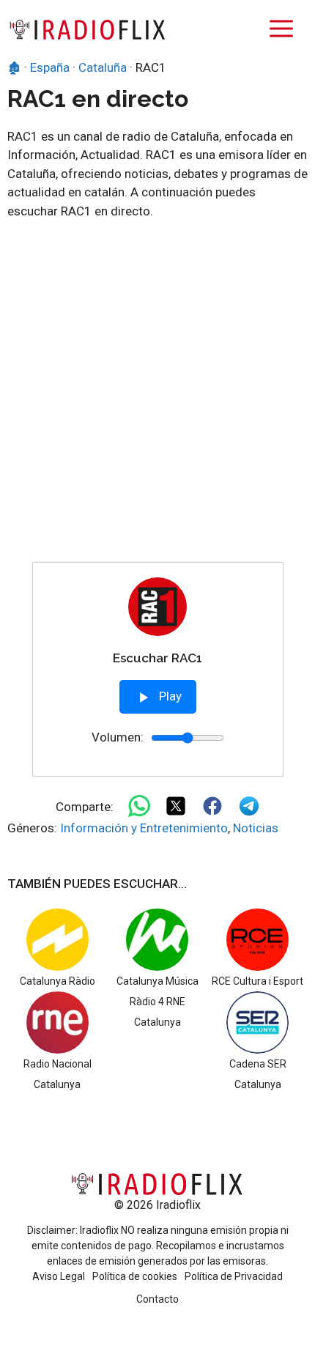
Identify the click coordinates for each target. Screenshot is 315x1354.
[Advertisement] (157, 397)
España (50, 67)
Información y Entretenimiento (144, 828)
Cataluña (102, 67)
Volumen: (118, 737)
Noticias (255, 828)
